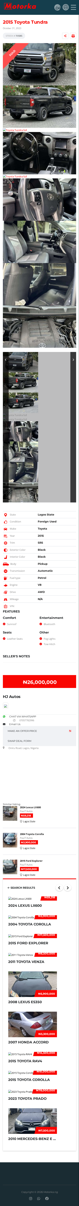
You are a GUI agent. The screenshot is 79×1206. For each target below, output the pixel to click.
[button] (6, 427)
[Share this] (65, 36)
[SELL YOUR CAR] (57, 7)
